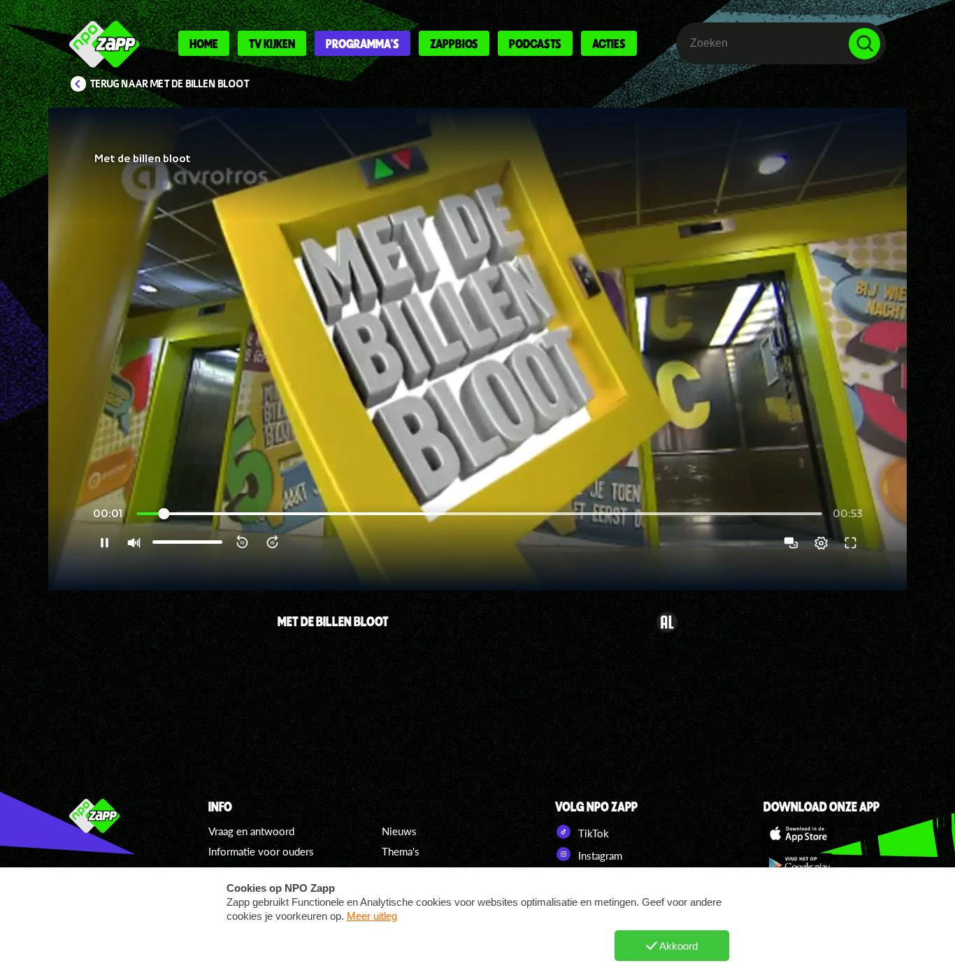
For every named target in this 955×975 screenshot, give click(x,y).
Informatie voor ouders (261, 851)
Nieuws (399, 831)
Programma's (362, 43)
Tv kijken (272, 43)
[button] (477, 349)
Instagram (598, 855)
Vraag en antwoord (251, 831)
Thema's (400, 851)
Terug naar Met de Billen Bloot (170, 84)
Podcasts (535, 43)
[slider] (479, 514)
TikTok (592, 833)
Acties (609, 43)
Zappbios (454, 43)
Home (203, 43)
